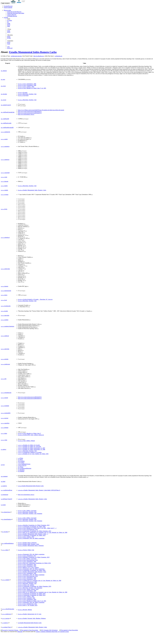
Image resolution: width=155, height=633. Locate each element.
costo (4, 177)
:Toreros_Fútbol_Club (26, 550)
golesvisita (5, 268)
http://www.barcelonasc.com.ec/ (26, 114)
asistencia (5, 159)
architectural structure (16, 56)
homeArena (6, 512)
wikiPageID (5, 118)
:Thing (20, 458)
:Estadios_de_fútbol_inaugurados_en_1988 (31, 449)
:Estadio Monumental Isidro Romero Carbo (31, 486)
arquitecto (5, 146)
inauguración (6, 290)
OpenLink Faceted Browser (14, 11)
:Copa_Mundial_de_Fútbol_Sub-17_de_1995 (32, 88)
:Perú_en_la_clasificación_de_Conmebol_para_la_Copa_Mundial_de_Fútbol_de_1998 (42, 532)
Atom (8, 30)
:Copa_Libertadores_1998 (27, 85)
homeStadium (6, 519)
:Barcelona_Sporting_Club (27, 94)
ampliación (5, 132)
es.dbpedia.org (58, 56)
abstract (4, 70)
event (3, 86)
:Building (21, 470)
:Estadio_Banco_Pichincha (27, 542)
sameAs (4, 486)
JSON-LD (9, 48)
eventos (4, 194)
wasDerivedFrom (6, 490)
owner (3, 100)
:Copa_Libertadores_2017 (27, 555)
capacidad (5, 172)
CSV (8, 46)
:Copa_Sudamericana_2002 (27, 582)
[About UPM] (21, 3)
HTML (9, 38)
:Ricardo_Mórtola (25, 609)
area (3, 79)
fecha (4, 209)
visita (4, 440)
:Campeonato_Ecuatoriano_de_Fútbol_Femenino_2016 (34, 531)
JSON (8, 24)
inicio (4, 295)
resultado (5, 405)
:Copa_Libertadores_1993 (27, 577)
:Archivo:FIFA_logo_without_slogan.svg (31, 435)
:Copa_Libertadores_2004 (27, 599)
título (4, 433)
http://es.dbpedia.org (38, 56)
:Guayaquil (23, 95)
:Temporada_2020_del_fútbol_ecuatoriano (31, 574)
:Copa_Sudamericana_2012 (27, 604)
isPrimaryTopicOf (6, 499)
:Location (21, 461)
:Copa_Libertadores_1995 (27, 579)
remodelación (6, 392)
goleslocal (5, 237)
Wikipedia (19, 631)
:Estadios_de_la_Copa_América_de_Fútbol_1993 (33, 453)
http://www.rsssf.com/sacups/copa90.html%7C (30, 111)
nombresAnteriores (7, 326)
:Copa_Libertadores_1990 (27, 83)
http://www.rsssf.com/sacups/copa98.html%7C (30, 113)
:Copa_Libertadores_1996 (27, 573)
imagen (4, 286)
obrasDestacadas (8, 609)
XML (8, 26)
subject (3, 449)
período (4, 359)
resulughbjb (5, 413)
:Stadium (21, 471)
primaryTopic (6, 627)
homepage (4, 494)
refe (3, 378)
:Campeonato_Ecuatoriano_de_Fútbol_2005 (31, 526)
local (4, 300)
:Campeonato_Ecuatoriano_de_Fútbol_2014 (31, 595)
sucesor (4, 418)
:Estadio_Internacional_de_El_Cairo (29, 614)
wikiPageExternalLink (7, 112)
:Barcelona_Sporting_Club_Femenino (30, 513)
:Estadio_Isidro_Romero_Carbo (28, 544)
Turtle (8, 23)
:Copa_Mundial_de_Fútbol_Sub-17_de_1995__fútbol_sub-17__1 (37, 528)
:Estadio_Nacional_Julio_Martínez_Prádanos (32, 618)
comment (4, 476)
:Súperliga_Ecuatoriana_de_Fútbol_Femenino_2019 (33, 525)
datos (5, 550)
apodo (4, 139)
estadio (4, 190)
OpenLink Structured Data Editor (15, 13)
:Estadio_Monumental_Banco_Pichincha (31, 545)
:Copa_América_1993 (26, 86)
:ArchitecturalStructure (24, 468)
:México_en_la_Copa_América (28, 567)
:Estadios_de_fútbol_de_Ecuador (29, 445)
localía (4, 311)
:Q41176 (22, 465)
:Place (20, 459)
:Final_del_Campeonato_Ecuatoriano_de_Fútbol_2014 (34, 563)
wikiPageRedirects (8, 543)
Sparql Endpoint (8, 7)
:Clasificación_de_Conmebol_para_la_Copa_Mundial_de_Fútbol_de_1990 (39, 580)
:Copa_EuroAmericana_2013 (28, 529)
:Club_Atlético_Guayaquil (27, 510)
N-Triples (9, 20)
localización (5, 306)
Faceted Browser (8, 6)
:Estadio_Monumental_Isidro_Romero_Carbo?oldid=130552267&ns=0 (39, 490)
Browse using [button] (7, 10)
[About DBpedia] (13, 3)
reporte (4, 397)
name (3, 504)
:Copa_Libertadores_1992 (27, 564)
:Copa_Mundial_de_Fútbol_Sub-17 (29, 433)
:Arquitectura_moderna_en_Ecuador (30, 452)
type (3, 464)
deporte (4, 181)
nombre (4, 319)
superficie (5, 423)
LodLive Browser (11, 14)
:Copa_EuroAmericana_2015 (28, 560)
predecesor (5, 364)
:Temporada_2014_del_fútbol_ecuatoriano (31, 554)
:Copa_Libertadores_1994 (27, 566)
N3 (8, 22)
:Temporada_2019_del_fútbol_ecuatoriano (31, 569)
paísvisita (5, 349)
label (3, 481)
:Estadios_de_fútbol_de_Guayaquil (29, 446)
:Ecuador (22, 92)
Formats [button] (6, 17)
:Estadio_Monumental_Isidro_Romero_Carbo (32, 190)
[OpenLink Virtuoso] (9, 630)
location (4, 94)
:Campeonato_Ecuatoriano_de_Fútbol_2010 (31, 535)
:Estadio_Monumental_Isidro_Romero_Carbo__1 (33, 534)
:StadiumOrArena (24, 464)
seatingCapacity (6, 105)
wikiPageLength (6, 123)
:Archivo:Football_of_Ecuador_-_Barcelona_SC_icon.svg (35, 299)
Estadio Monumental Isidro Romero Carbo (33, 52)
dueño (4, 185)
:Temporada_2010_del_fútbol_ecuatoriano (31, 538)
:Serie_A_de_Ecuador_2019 (27, 605)
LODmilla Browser (12, 16)
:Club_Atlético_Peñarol (26, 440)
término (4, 427)
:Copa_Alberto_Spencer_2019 (28, 589)
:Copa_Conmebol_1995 (26, 598)
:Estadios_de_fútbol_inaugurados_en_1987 (31, 448)
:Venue (20, 467)
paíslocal (5, 335)
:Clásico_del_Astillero (26, 585)
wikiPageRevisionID (7, 127)
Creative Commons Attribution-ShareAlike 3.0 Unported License (52, 631)
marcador (5, 315)
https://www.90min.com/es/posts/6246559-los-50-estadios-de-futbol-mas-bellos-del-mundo (41, 110)
